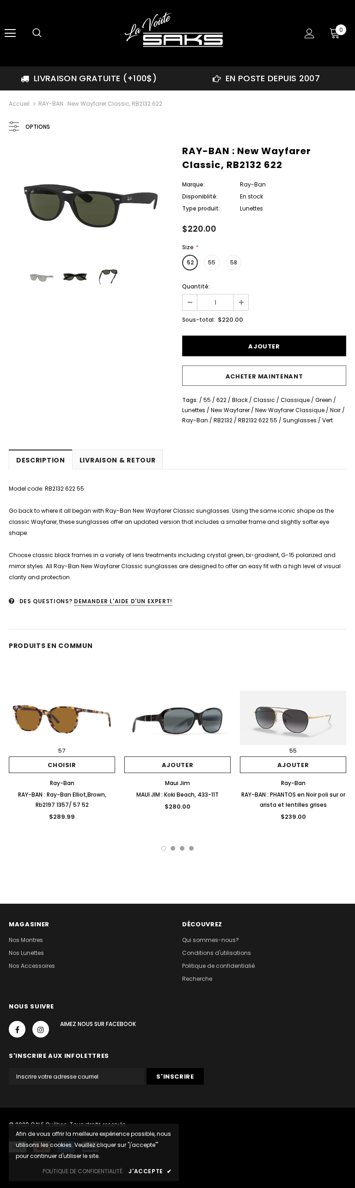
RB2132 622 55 (257, 420)
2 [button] (173, 848)
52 (190, 262)
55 (211, 262)
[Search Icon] (37, 33)
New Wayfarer (230, 410)
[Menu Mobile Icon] (10, 33)
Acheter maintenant (264, 376)
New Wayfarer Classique (289, 410)
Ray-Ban (253, 184)
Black (240, 400)
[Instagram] (40, 1029)
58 (233, 262)
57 (62, 751)
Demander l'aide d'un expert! (123, 601)
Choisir (62, 765)
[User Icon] (309, 33)
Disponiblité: (200, 196)
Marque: (193, 184)
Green (323, 400)
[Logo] (176, 32)
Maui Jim (177, 783)
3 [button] (182, 848)
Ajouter (178, 765)
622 (221, 400)
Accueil (19, 104)
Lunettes (193, 410)
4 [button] (191, 848)
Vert (327, 420)
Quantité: (196, 286)
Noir (335, 410)
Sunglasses (300, 420)
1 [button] (163, 848)
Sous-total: (198, 320)
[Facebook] (17, 1029)
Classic (264, 400)
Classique (295, 400)
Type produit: (201, 208)
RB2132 (223, 420)
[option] (89, 78)
